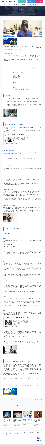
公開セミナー (27, 4)
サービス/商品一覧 (9, 4)
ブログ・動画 (15, 4)
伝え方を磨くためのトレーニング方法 (17, 72)
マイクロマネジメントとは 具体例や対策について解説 (34, 399)
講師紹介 (23, 4)
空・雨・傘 (14, 82)
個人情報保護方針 (33, 4)
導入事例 (19, 4)
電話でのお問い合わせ (39, 438)
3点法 (13, 83)
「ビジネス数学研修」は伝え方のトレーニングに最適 (20, 89)
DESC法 (14, 87)
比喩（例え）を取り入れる (16, 76)
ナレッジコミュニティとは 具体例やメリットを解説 (10, 399)
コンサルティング (32, 437)
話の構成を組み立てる (16, 75)
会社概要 (3, 4)
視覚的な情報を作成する (16, 77)
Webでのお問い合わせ (39, 437)
